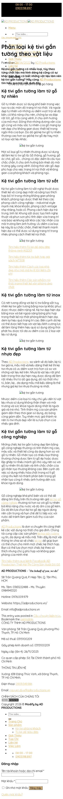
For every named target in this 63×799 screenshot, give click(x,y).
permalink (26, 619)
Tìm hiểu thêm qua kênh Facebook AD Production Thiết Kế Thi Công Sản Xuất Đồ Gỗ (30, 562)
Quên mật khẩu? (12, 794)
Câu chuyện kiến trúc (11, 37)
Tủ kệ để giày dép (26, 732)
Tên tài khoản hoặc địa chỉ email (22, 771)
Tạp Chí (13, 739)
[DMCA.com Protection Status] (10, 700)
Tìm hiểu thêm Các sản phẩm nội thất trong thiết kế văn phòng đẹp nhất (30, 283)
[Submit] (16, 38)
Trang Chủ (15, 721)
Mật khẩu (8, 781)
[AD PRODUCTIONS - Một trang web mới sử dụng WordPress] (27, 21)
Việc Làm (14, 746)
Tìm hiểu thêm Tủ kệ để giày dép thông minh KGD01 (29, 248)
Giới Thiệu (14, 59)
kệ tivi (38, 540)
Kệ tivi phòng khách (28, 728)
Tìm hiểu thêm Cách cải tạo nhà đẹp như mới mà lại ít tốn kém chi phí (29, 270)
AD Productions (45, 62)
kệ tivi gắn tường (48, 533)
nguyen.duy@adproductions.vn (29, 690)
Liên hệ (13, 66)
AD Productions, (19, 362)
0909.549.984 (24, 684)
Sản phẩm (15, 725)
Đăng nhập (35, 788)
